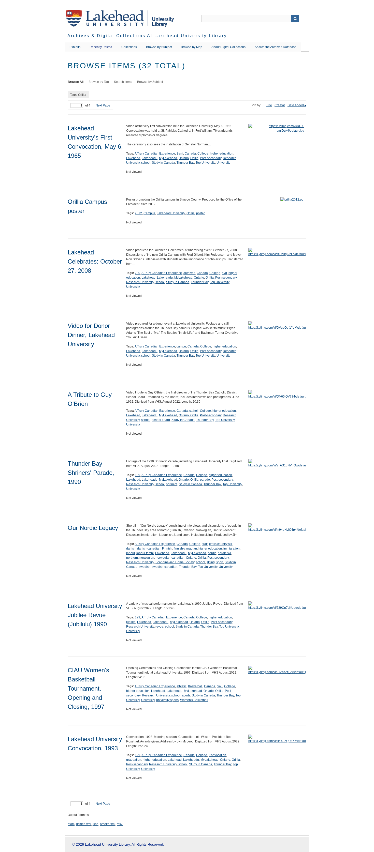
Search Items (123, 82)
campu (181, 346)
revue (159, 626)
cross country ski (220, 544)
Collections (129, 47)
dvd (224, 273)
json (95, 824)
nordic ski (224, 553)
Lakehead (133, 158)
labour (130, 553)
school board (161, 420)
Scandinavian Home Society (174, 562)
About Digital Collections (228, 47)
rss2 (120, 824)
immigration (231, 548)
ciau (220, 686)
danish (131, 548)
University (223, 162)
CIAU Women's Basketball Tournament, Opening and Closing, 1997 (88, 688)
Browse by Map (191, 47)
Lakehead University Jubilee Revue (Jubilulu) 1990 (95, 615)
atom (71, 824)
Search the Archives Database (275, 47)
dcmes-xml (83, 824)
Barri (180, 153)
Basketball (195, 686)
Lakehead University (171, 213)
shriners (171, 484)
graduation (133, 760)
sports (186, 695)
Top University (205, 162)
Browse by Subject (159, 47)
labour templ (145, 553)
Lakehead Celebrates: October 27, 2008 (95, 261)
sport (219, 562)
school (145, 162)
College (202, 153)
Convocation (217, 755)
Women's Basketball (194, 700)
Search (295, 18)
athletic (181, 686)
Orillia (194, 158)
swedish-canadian (164, 567)
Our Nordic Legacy (93, 527)
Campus (149, 213)
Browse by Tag (99, 82)
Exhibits (74, 47)
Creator (280, 105)
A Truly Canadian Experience (155, 153)
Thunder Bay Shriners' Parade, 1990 (91, 472)
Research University (140, 282)
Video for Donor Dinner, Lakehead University (91, 334)
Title (269, 105)
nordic (212, 553)
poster (200, 213)
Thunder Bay (185, 162)
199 (137, 475)
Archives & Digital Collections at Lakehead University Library (147, 36)
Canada (190, 153)
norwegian (146, 557)
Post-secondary (210, 158)
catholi (193, 411)
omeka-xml (107, 824)
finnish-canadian (185, 548)
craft (205, 544)
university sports (167, 700)
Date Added (295, 105)
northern (132, 557)
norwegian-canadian (170, 557)
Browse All (75, 82)
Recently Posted (101, 47)
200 (137, 273)
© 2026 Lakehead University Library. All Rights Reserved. (118, 844)
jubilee (131, 622)
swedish (144, 567)
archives (189, 273)
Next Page (103, 105)
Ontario (184, 158)
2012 (138, 213)
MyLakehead (168, 158)
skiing (211, 562)
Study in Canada (163, 162)
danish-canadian (149, 548)
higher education (221, 153)
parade (205, 479)
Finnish (167, 548)
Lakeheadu (149, 158)
